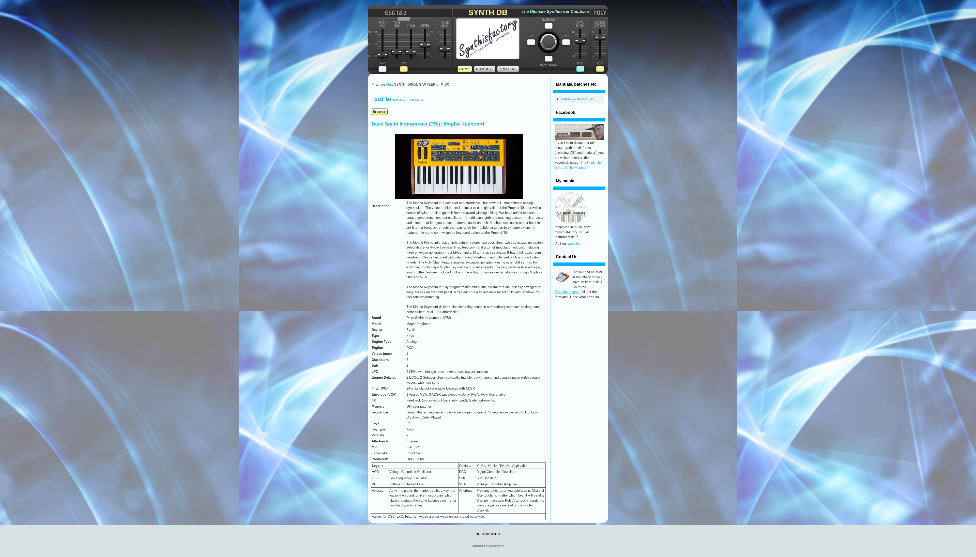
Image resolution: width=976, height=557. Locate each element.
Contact (484, 69)
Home (464, 69)
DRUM (412, 84)
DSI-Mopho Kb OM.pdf (576, 99)
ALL (389, 84)
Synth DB (488, 12)
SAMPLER (427, 84)
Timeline (508, 69)
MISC (445, 84)
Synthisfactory (495, 545)
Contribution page (567, 292)
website (573, 243)
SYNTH (399, 84)
